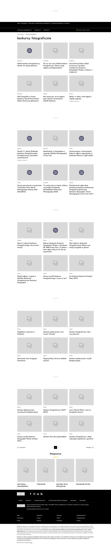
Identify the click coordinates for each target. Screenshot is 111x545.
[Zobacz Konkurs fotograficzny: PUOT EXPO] (55, 397)
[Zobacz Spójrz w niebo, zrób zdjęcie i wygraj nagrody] (81, 83)
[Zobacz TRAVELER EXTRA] (85, 470)
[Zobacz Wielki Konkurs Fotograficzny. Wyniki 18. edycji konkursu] (29, 51)
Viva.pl (18, 520)
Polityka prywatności (39, 500)
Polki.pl (58, 518)
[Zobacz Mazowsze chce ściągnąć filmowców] (29, 345)
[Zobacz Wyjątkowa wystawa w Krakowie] (29, 319)
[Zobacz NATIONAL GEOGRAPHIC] (26, 470)
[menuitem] (24, 30)
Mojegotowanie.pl (81, 515)
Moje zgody (83, 500)
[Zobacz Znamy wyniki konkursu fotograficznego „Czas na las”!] (55, 263)
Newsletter (24, 23)
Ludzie (70, 148)
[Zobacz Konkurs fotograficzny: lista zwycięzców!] (81, 319)
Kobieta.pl (59, 515)
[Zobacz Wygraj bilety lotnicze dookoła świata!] (55, 345)
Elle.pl (18, 515)
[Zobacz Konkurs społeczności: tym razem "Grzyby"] (55, 319)
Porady (45, 434)
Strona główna (20, 34)
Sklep (18, 23)
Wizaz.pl (39, 520)
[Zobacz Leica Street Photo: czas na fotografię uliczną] (81, 397)
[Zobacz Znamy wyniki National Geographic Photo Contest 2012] (29, 424)
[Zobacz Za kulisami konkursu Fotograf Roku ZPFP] (81, 263)
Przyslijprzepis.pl (81, 518)
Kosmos (71, 93)
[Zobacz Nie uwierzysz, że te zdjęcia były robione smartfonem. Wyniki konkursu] (55, 83)
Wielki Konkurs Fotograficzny (43, 23)
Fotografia (19, 60)
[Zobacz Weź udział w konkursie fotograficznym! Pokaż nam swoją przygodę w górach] (81, 230)
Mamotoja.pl (20, 518)
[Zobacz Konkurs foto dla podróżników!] (55, 424)
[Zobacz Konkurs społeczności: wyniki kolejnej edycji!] (81, 345)
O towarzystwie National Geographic (57, 500)
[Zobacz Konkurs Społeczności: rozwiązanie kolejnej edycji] (29, 397)
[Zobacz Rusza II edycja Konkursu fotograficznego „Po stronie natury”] (29, 230)
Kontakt (21, 500)
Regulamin (28, 500)
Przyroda (45, 148)
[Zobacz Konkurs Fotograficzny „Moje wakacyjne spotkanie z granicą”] (81, 424)
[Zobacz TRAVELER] (46, 470)
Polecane (67, 23)
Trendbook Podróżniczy (58, 23)
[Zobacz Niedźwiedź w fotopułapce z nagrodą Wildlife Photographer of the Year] (55, 138)
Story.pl (78, 520)
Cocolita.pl (59, 520)
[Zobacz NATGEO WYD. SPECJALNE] (65, 470)
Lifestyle (45, 93)
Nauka (44, 240)
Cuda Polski (31, 23)
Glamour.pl (39, 515)
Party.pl (39, 518)
